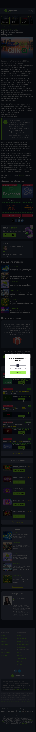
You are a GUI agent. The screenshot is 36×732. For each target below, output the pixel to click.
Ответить (18, 372)
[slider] (17, 365)
